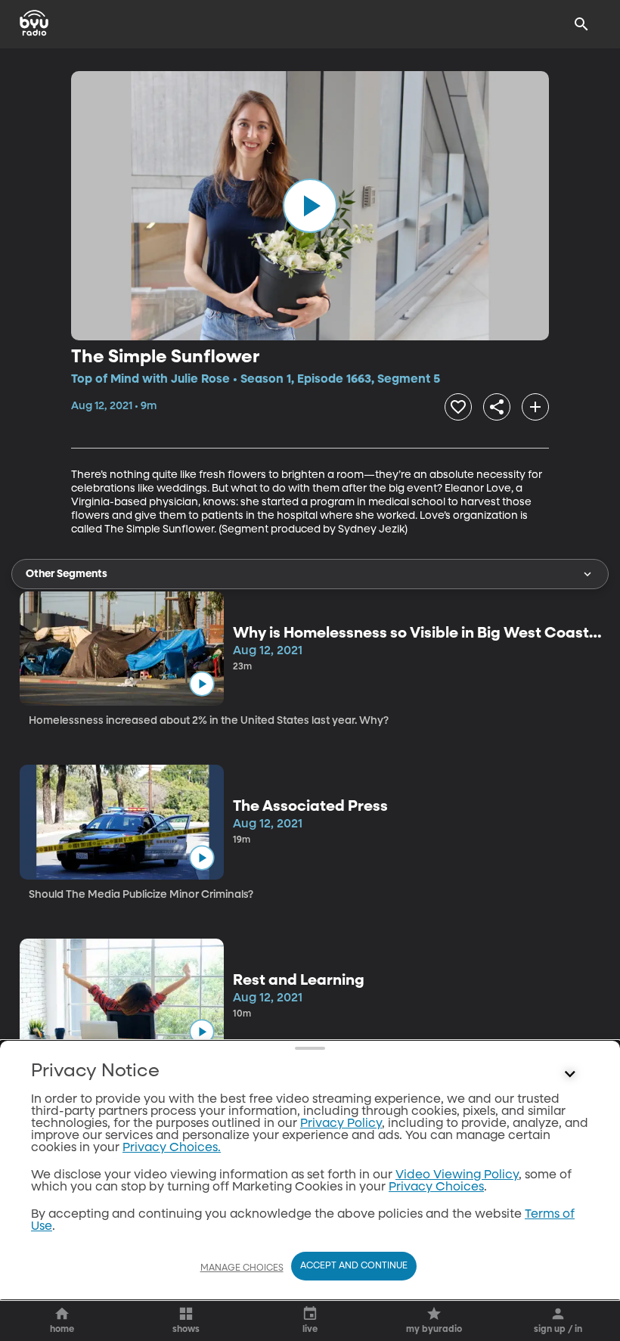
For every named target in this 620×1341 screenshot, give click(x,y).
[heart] (458, 407)
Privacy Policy (341, 1124)
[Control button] (570, 1075)
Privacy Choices (436, 1187)
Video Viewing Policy (457, 1175)
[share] (496, 407)
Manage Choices (242, 1268)
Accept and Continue (354, 1266)
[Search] (581, 24)
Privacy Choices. (171, 1148)
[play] (310, 205)
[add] (535, 407)
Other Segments (66, 574)
